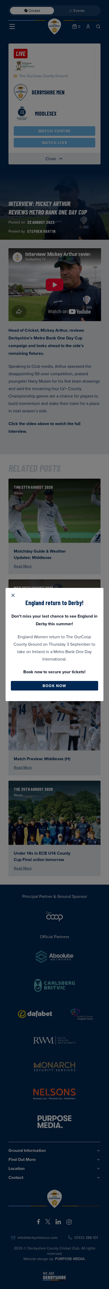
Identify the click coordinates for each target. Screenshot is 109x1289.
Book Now (54, 685)
